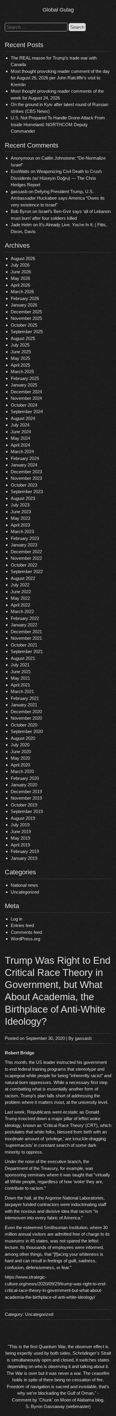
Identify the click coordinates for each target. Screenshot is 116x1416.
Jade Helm (21, 224)
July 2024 (20, 424)
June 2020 (21, 751)
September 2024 (27, 411)
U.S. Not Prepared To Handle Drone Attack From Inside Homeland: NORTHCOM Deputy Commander (58, 124)
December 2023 (26, 471)
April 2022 (20, 604)
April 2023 (20, 524)
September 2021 (27, 651)
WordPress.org (25, 938)
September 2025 (27, 331)
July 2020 (20, 744)
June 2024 (21, 431)
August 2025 (23, 338)
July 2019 (20, 824)
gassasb (83, 1038)
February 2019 (25, 851)
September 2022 (27, 571)
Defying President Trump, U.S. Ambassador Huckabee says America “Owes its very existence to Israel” (58, 198)
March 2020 (22, 771)
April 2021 (20, 684)
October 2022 (24, 564)
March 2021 (22, 691)
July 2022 (20, 584)
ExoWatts (20, 171)
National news (24, 885)
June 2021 (21, 671)
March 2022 (22, 611)
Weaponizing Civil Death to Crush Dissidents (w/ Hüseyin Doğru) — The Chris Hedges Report (56, 178)
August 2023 (23, 498)
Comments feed (26, 932)
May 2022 (20, 598)
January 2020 (24, 784)
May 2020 (20, 758)
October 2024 (24, 405)
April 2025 (20, 365)
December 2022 (26, 551)
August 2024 (23, 418)
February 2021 (25, 698)
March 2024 (22, 451)
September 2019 (27, 811)
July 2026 (20, 264)
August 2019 (23, 818)
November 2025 (26, 318)
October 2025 (24, 325)
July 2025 (20, 344)
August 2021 (23, 658)
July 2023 (20, 504)
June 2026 (21, 271)
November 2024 (26, 398)
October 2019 (24, 804)
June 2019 (21, 831)
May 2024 (20, 438)
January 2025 (24, 384)
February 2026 (25, 298)
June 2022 (21, 591)
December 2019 (26, 791)
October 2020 (24, 724)
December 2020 (26, 711)
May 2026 (20, 278)
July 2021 (20, 664)
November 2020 (26, 718)
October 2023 (24, 484)
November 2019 (26, 798)
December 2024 (26, 391)
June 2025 (21, 351)
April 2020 (20, 764)
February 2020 (25, 778)
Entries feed (22, 925)
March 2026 (22, 291)
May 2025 (20, 358)
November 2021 (26, 638)
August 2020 (23, 738)
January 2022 (24, 624)
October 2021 (24, 644)
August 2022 (23, 578)
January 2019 (24, 858)
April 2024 (20, 445)
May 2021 (20, 678)
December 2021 (26, 631)
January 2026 (24, 304)
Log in (16, 918)
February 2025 (25, 378)
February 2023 (25, 538)
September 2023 (27, 491)
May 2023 (20, 518)
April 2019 (20, 844)
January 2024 (24, 464)
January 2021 (24, 704)
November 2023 (26, 478)
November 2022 (26, 558)
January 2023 (24, 544)
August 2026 (23, 258)
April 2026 (20, 285)
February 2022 (25, 618)
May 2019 (20, 838)
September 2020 (27, 731)
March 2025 (22, 371)
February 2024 (25, 458)
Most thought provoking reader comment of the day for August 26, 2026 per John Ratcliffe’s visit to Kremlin (60, 78)
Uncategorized (25, 891)
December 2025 (26, 311)
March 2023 (22, 531)
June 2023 (21, 511)
